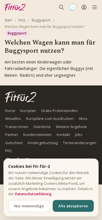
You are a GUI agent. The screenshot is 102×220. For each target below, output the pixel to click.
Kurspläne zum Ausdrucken (50, 118)
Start (8, 20)
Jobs (78, 134)
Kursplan (28, 110)
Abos (83, 118)
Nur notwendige (29, 205)
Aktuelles (13, 118)
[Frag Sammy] (72, 7)
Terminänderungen (79, 142)
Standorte (42, 126)
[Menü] (94, 7)
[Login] (84, 7)
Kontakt (63, 134)
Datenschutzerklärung (33, 194)
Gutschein (14, 142)
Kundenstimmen (37, 134)
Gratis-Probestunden (59, 110)
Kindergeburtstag (43, 142)
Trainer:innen (16, 126)
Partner (11, 134)
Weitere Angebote (71, 126)
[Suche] (61, 7)
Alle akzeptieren (73, 205)
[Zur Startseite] (20, 97)
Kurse (10, 110)
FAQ (21, 20)
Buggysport (41, 20)
